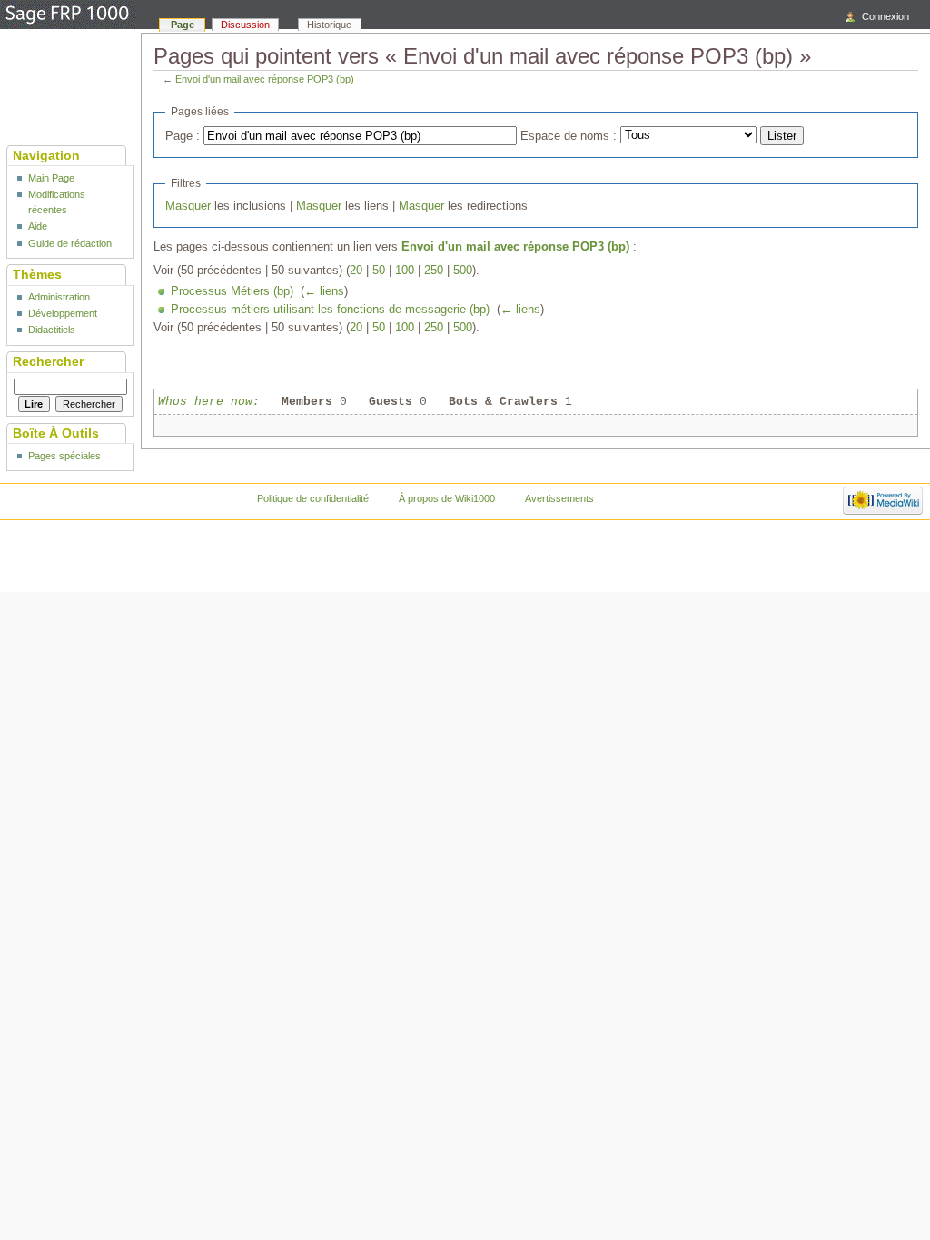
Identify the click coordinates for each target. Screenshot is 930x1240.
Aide (37, 226)
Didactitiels (51, 329)
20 (356, 270)
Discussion (245, 24)
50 (378, 270)
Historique (329, 24)
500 (462, 270)
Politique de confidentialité (313, 498)
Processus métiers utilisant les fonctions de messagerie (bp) (330, 309)
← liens (324, 291)
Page (182, 24)
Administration (59, 296)
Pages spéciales (64, 455)
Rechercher (48, 361)
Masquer (188, 206)
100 (404, 270)
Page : (182, 136)
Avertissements (559, 498)
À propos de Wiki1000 (447, 498)
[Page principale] (68, 15)
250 (433, 270)
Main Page (51, 177)
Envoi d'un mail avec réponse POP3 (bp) (264, 79)
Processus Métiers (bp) (232, 291)
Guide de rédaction (70, 243)
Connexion (885, 16)
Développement (62, 313)
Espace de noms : (568, 136)
